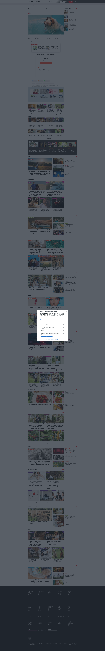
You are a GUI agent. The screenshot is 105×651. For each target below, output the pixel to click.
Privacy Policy (57, 339)
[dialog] (52, 325)
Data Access (52, 339)
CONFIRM (46, 336)
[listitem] (52, 322)
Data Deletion (48, 339)
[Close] (66, 311)
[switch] (63, 324)
